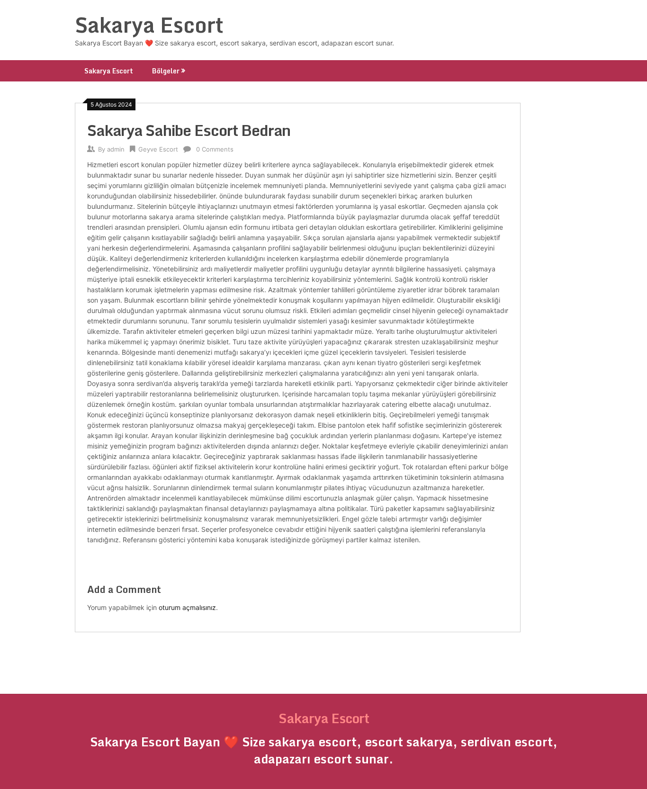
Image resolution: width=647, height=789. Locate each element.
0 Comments (215, 149)
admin (116, 149)
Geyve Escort (158, 149)
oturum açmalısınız (187, 607)
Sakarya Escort (149, 25)
